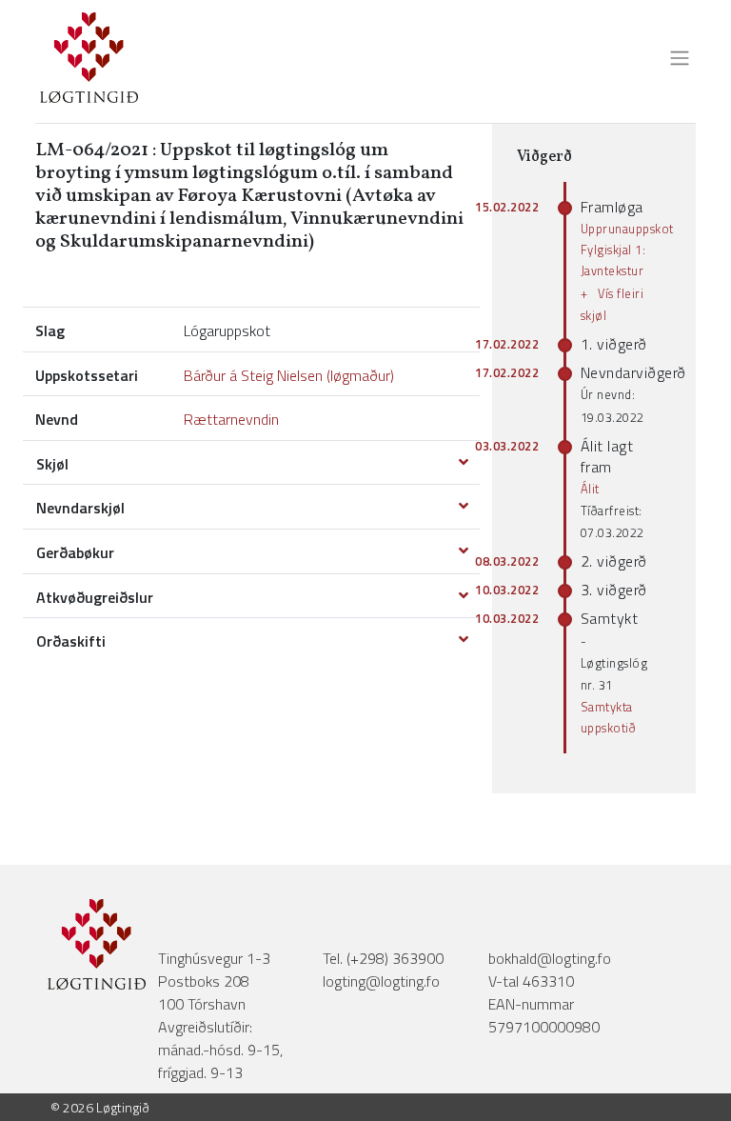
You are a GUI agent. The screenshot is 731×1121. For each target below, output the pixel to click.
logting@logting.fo (381, 981)
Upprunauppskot (627, 228)
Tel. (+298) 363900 (383, 958)
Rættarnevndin (231, 419)
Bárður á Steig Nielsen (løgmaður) (289, 375)
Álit (590, 488)
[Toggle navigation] (674, 58)
